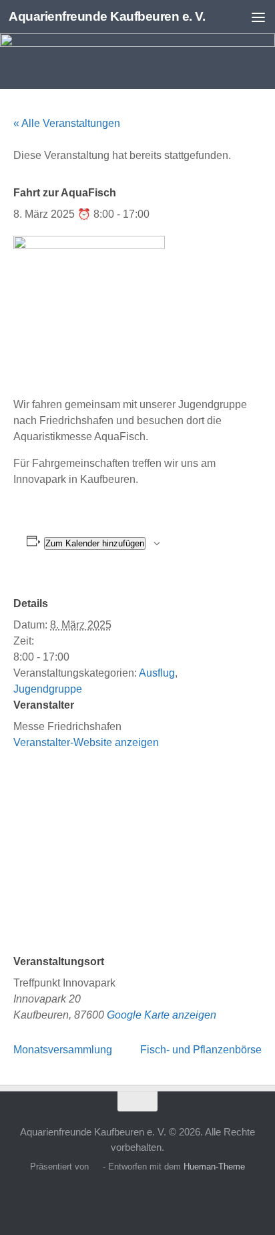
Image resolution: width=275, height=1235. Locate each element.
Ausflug (157, 673)
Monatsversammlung (62, 1049)
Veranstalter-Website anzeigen (86, 742)
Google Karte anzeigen (161, 1015)
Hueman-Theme (214, 1167)
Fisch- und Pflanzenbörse (201, 1049)
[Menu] (258, 16)
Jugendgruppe (47, 689)
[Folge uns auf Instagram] (137, 1197)
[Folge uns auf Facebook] (113, 1197)
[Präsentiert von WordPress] (95, 1166)
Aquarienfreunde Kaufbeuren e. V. (107, 16)
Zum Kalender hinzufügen (94, 543)
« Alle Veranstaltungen (66, 123)
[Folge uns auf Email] (161, 1197)
